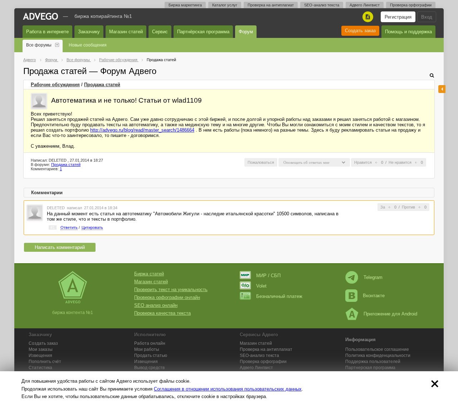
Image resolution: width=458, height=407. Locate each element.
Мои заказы (41, 349)
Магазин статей (126, 31)
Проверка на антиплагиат (271, 5)
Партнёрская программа (203, 31)
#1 (52, 227)
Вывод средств (149, 367)
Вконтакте (374, 295)
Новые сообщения (88, 45)
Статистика (40, 367)
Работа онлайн (149, 343)
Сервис (160, 31)
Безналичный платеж (279, 296)
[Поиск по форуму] (432, 75)
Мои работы (146, 349)
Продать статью (150, 355)
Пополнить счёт (45, 361)
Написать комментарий (60, 247)
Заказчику (89, 31)
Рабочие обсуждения (55, 84)
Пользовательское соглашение (377, 349)
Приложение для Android (390, 314)
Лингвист (256, 367)
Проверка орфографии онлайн (167, 297)
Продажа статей (102, 84)
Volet (261, 286)
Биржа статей (149, 273)
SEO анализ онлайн (155, 305)
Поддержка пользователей (372, 361)
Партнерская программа (370, 367)
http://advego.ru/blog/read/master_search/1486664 (142, 130)
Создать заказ (360, 30)
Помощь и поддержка (408, 31)
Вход (426, 17)
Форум (246, 31)
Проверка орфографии (411, 5)
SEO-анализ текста (321, 5)
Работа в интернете (47, 31)
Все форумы (39, 45)
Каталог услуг (224, 5)
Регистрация (398, 17)
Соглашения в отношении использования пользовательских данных (228, 389)
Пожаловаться (261, 162)
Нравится (363, 162)
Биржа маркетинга (185, 5)
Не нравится (400, 162)
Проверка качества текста (162, 313)
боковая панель (441, 89)
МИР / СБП (268, 275)
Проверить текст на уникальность (171, 289)
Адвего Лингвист (365, 5)
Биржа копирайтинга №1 (103, 16)
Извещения (40, 355)
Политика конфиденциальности (377, 355)
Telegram (373, 277)
